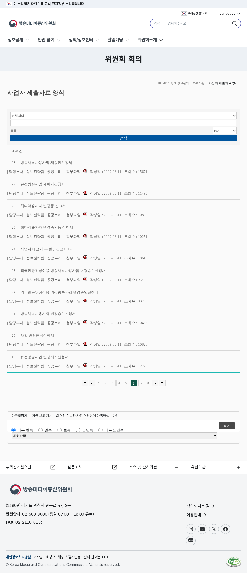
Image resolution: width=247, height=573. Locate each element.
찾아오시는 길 (199, 506)
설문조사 (75, 467)
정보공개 (15, 39)
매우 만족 (25, 430)
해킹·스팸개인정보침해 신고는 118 (83, 557)
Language (228, 13)
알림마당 (115, 39)
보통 (67, 430)
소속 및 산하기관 (143, 467)
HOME (162, 83)
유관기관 (198, 467)
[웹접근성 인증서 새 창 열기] (233, 560)
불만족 (87, 430)
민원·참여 (46, 39)
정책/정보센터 (81, 39)
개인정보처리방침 (18, 557)
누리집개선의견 (18, 467)
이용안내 (194, 514)
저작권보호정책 (44, 557)
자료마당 (199, 83)
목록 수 (15, 131)
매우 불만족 (114, 430)
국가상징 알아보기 (198, 13)
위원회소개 (147, 39)
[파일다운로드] (85, 172)
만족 (48, 430)
